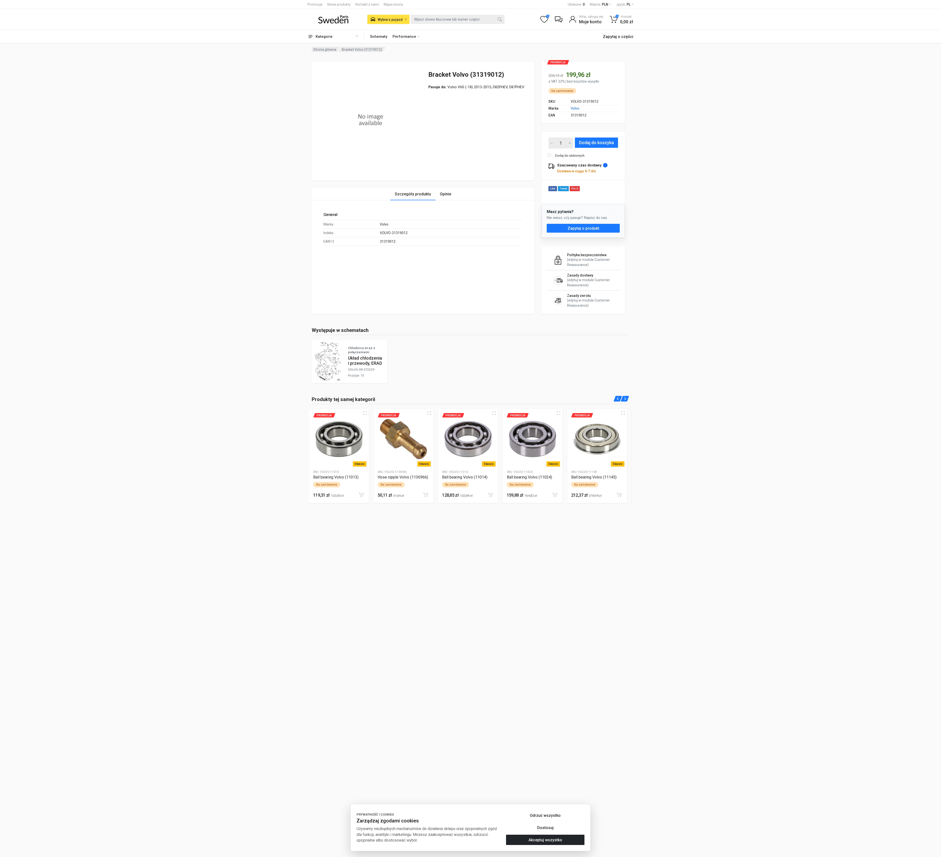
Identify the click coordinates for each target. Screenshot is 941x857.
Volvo (575, 108)
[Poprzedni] (618, 399)
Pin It (574, 188)
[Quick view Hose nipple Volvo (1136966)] (429, 413)
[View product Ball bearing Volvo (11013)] (339, 439)
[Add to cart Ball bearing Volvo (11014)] (490, 495)
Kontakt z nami (367, 4)
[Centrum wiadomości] (558, 19)
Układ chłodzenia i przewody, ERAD (365, 360)
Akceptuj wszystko (545, 840)
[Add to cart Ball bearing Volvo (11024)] (554, 495)
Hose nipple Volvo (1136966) (403, 477)
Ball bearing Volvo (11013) (336, 477)
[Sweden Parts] (333, 19)
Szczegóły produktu (413, 194)
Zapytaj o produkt (583, 228)
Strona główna (324, 49)
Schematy (378, 36)
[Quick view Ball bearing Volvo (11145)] (623, 413)
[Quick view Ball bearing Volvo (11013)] (365, 413)
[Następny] (625, 399)
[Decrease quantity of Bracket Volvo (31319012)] (552, 143)
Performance (404, 36)
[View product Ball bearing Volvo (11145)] (597, 439)
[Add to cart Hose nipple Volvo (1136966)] (425, 495)
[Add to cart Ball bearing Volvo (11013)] (361, 495)
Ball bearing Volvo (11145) (594, 477)
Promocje (315, 4)
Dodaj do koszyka (596, 142)
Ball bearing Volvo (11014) (464, 477)
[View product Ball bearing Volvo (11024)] (533, 439)
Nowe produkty (339, 4)
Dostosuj (545, 827)
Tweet (563, 188)
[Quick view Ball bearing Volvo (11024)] (558, 413)
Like (552, 188)
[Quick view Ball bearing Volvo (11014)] (494, 413)
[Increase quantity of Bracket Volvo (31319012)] (570, 143)
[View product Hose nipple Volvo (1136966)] (403, 439)
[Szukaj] (500, 19)
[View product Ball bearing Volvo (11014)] (468, 439)
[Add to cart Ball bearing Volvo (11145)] (619, 495)
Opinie (445, 194)
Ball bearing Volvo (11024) (529, 477)
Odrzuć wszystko (545, 815)
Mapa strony (393, 4)
